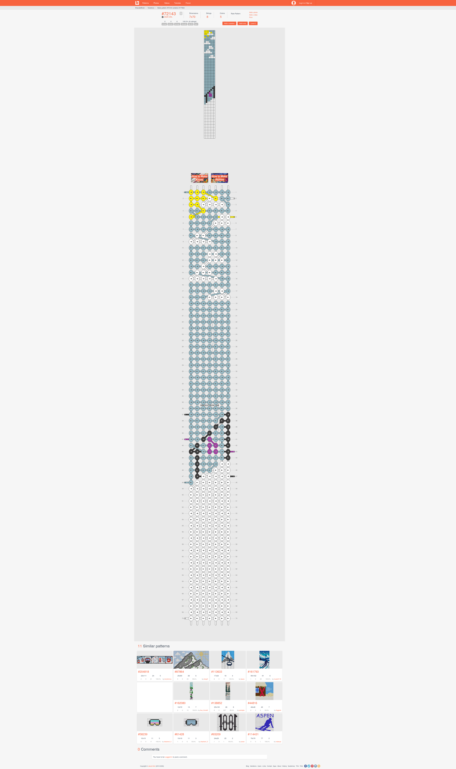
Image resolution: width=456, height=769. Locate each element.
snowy (177, 24)
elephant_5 (167, 741)
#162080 (180, 703)
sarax (243, 741)
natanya (278, 741)
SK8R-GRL (168, 17)
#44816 (252, 703)
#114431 (253, 734)
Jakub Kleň (151, 766)
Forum (188, 3)
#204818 (143, 671)
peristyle (242, 710)
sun (196, 24)
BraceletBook (140, 8)
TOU (297, 766)
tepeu (243, 679)
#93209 (216, 734)
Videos (166, 3)
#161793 (253, 671)
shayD (206, 679)
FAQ (301, 766)
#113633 (216, 671)
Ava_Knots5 (204, 710)
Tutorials (177, 3)
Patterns (145, 3)
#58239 (142, 734)
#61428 (179, 734)
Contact (269, 766)
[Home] (137, 3)
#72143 (169, 13)
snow (164, 24)
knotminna (168, 679)
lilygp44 (278, 710)
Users (259, 766)
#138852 (216, 703)
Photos (156, 3)
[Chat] (319, 3)
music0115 (277, 679)
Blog (247, 766)
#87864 (179, 671)
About (279, 766)
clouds (184, 24)
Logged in (168, 757)
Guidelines (291, 766)
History (284, 766)
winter (170, 24)
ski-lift (190, 24)
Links (264, 766)
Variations (151, 8)
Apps (274, 766)
